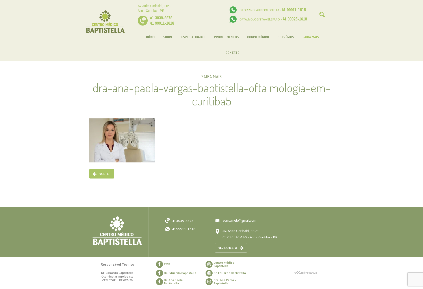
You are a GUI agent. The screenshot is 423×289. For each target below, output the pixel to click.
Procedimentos (226, 37)
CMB (167, 264)
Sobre (168, 37)
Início (150, 37)
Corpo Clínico (258, 37)
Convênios (286, 37)
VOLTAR (105, 173)
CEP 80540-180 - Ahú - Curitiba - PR (250, 237)
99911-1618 (183, 228)
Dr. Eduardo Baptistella (180, 273)
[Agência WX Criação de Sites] (305, 267)
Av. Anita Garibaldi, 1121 (241, 230)
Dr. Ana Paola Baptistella (173, 281)
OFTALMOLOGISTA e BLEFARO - (273, 19)
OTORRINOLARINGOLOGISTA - (272, 10)
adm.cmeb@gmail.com (239, 220)
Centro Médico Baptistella (223, 264)
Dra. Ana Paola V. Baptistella (225, 281)
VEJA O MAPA (228, 247)
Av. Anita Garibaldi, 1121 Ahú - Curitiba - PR (154, 8)
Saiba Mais (310, 37)
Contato (232, 53)
